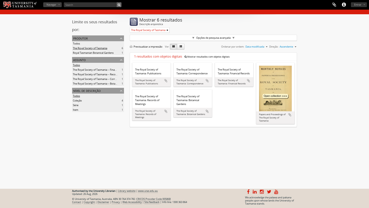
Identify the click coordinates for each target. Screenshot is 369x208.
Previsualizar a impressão (147, 46)
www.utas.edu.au (148, 191)
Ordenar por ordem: (232, 46)
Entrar (357, 4)
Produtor (80, 38)
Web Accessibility (132, 202)
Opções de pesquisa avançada (213, 37)
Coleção (77, 100)
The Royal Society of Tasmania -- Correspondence (101, 79)
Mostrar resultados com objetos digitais (208, 56)
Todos (76, 43)
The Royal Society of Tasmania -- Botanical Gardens (102, 83)
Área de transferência (334, 5)
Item (75, 110)
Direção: (273, 46)
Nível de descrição (87, 90)
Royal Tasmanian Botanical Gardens (93, 53)
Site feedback (152, 202)
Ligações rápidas (344, 5)
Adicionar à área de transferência (166, 81)
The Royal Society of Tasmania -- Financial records (101, 69)
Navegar (51, 4)
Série (75, 105)
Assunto (79, 59)
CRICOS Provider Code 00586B (153, 199)
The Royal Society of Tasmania (90, 48)
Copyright (89, 202)
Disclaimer (103, 202)
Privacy (116, 202)
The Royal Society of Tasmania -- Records (96, 74)
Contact (76, 202)
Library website (126, 191)
